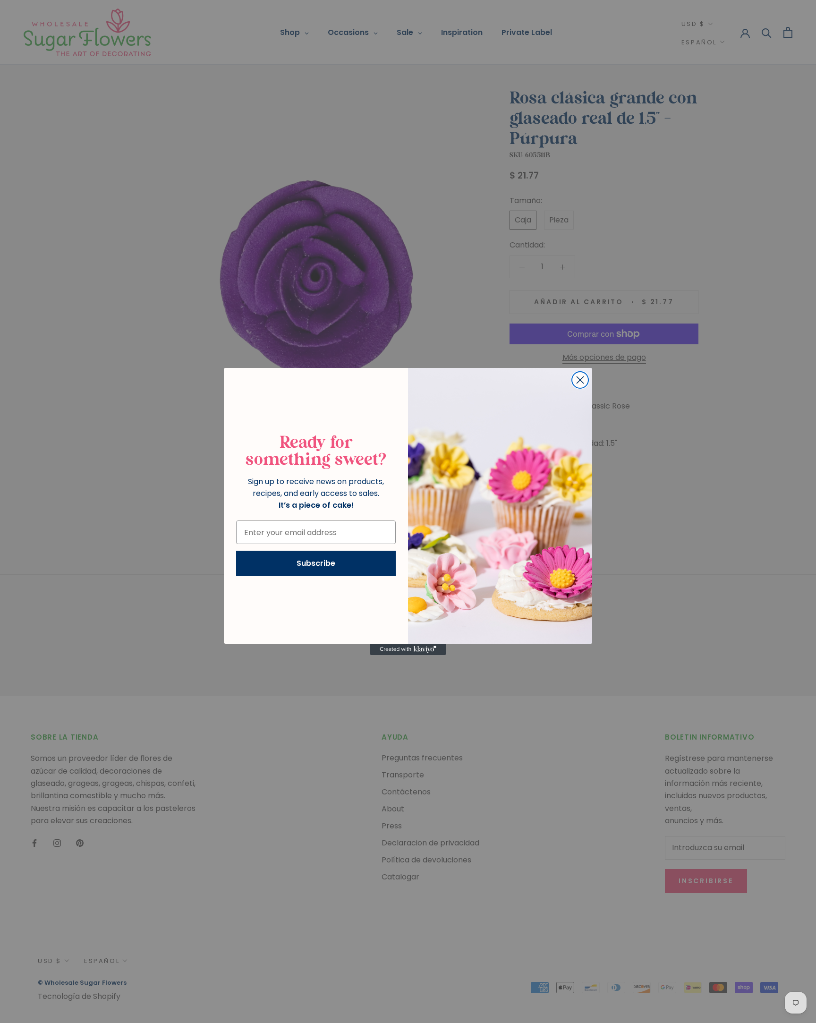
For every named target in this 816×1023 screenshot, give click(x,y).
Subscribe (316, 563)
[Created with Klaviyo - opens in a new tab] (408, 649)
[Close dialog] (580, 380)
